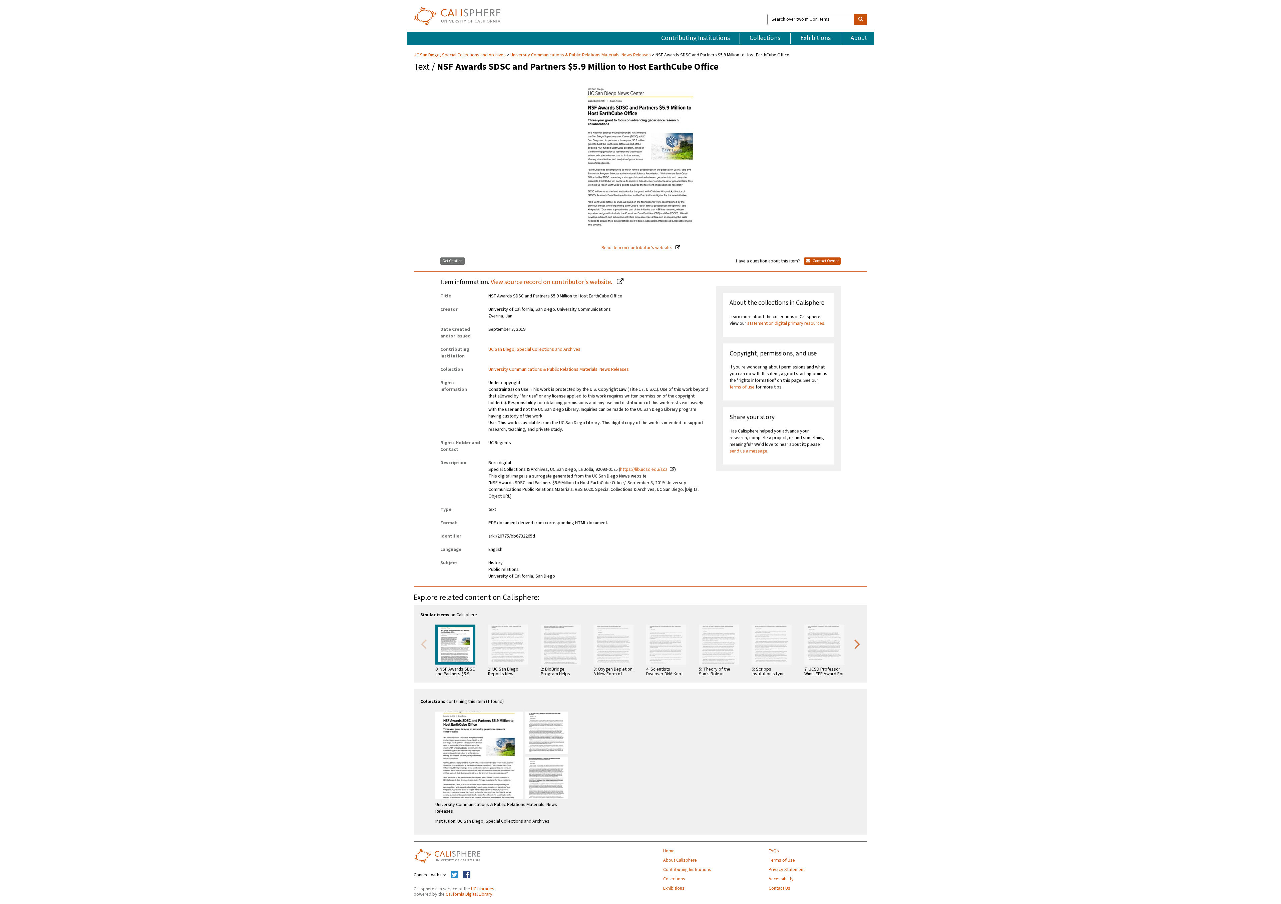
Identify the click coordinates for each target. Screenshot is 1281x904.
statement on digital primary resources (785, 323)
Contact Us (779, 888)
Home (669, 851)
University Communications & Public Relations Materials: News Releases (580, 55)
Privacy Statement (787, 869)
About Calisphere (680, 860)
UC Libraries (482, 889)
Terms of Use (782, 860)
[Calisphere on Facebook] (466, 875)
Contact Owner (825, 261)
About (859, 38)
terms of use (742, 387)
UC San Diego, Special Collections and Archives (460, 55)
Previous (423, 643)
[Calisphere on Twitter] (454, 875)
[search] (860, 19)
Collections (765, 38)
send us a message (748, 451)
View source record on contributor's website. (552, 282)
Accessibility (781, 879)
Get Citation (452, 261)
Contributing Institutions (695, 38)
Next (857, 643)
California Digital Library (469, 894)
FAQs (774, 851)
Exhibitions (815, 38)
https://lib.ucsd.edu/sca (644, 469)
